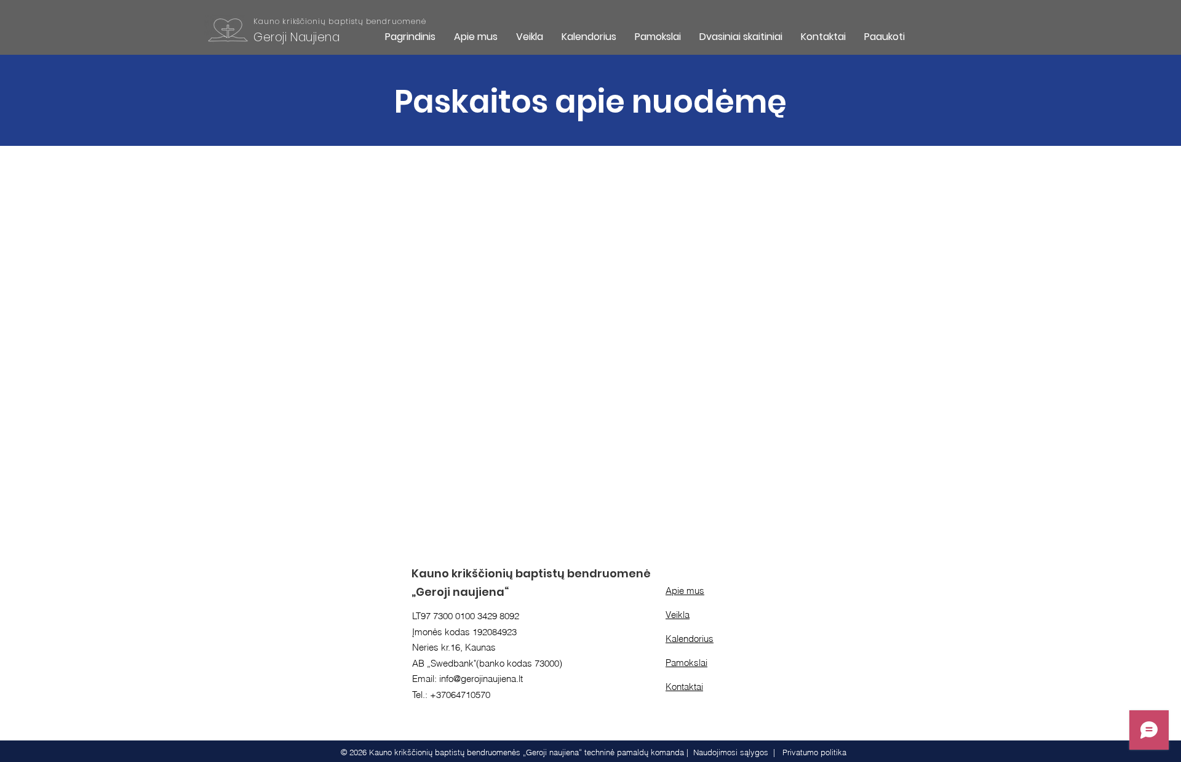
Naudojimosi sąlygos (730, 752)
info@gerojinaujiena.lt (481, 678)
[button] (529, 36)
